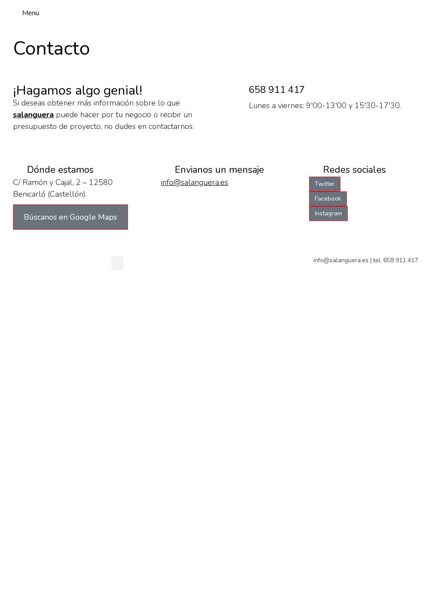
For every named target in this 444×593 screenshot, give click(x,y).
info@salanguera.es (194, 182)
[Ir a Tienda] (431, 580)
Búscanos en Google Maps (70, 217)
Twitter (325, 184)
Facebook (328, 198)
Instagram (328, 213)
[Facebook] (400, 13)
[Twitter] (414, 13)
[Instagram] (429, 13)
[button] (117, 263)
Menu (30, 13)
